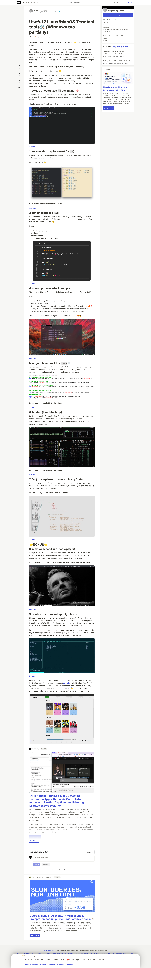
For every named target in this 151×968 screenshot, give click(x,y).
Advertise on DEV (69, 953)
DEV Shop (131, 953)
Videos (39, 953)
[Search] (24, 2)
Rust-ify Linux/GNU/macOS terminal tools (116, 62)
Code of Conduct (57, 870)
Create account (127, 2)
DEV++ (34, 953)
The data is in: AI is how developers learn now (115, 88)
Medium (59, 12)
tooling (49, 37)
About (103, 953)
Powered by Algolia (74, 2)
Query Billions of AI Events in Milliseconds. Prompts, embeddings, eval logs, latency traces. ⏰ (62, 917)
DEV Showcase (95, 953)
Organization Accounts (82, 953)
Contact (108, 953)
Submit (36, 864)
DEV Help (60, 953)
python (43, 37)
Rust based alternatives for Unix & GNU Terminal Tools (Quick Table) (116, 54)
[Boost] (19, 87)
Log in (116, 2)
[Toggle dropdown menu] (93, 749)
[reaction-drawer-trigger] (19, 67)
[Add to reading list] (19, 81)
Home (17, 953)
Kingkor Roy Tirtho (40, 10)
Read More (33, 841)
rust (37, 37)
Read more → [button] (108, 108)
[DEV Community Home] (19, 2)
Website (32, 208)
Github (32, 147)
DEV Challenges (25, 953)
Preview (45, 864)
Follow (118, 15)
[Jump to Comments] (19, 74)
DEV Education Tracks (49, 953)
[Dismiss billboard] (136, 955)
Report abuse (68, 870)
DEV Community (49, 950)
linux (32, 37)
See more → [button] (35, 935)
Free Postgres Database (119, 953)
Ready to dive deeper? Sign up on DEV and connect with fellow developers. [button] (49, 964)
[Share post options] (19, 93)
